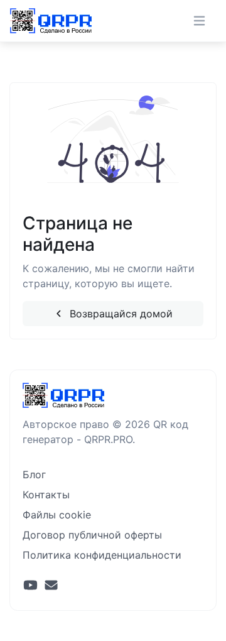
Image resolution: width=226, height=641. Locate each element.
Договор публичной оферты (92, 535)
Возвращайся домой (120, 313)
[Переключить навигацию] (199, 21)
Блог (34, 474)
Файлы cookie (57, 514)
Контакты (46, 494)
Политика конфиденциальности (102, 555)
